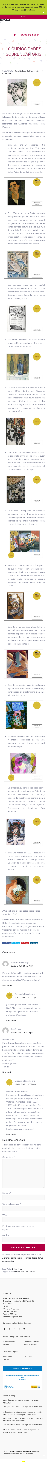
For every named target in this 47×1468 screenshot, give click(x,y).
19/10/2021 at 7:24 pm (26, 1084)
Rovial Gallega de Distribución (20, 1452)
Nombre (6, 1193)
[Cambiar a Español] (23, 1461)
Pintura (32, 1272)
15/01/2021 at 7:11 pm (26, 997)
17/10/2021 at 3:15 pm (22, 1032)
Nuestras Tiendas (30, 1344)
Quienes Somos (9, 1341)
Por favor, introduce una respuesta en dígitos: (19, 1228)
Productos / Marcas (31, 1341)
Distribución (7, 1344)
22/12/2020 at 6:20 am (22, 965)
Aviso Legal (7, 1356)
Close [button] (43, 12)
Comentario (8, 1157)
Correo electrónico (11, 1204)
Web (4, 1215)
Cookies (6, 1359)
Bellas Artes (17, 1269)
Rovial (5, 20)
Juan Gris (24, 1272)
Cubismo (16, 1272)
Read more (31, 1415)
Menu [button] (23, 17)
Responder (7, 985)
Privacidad (28, 1356)
